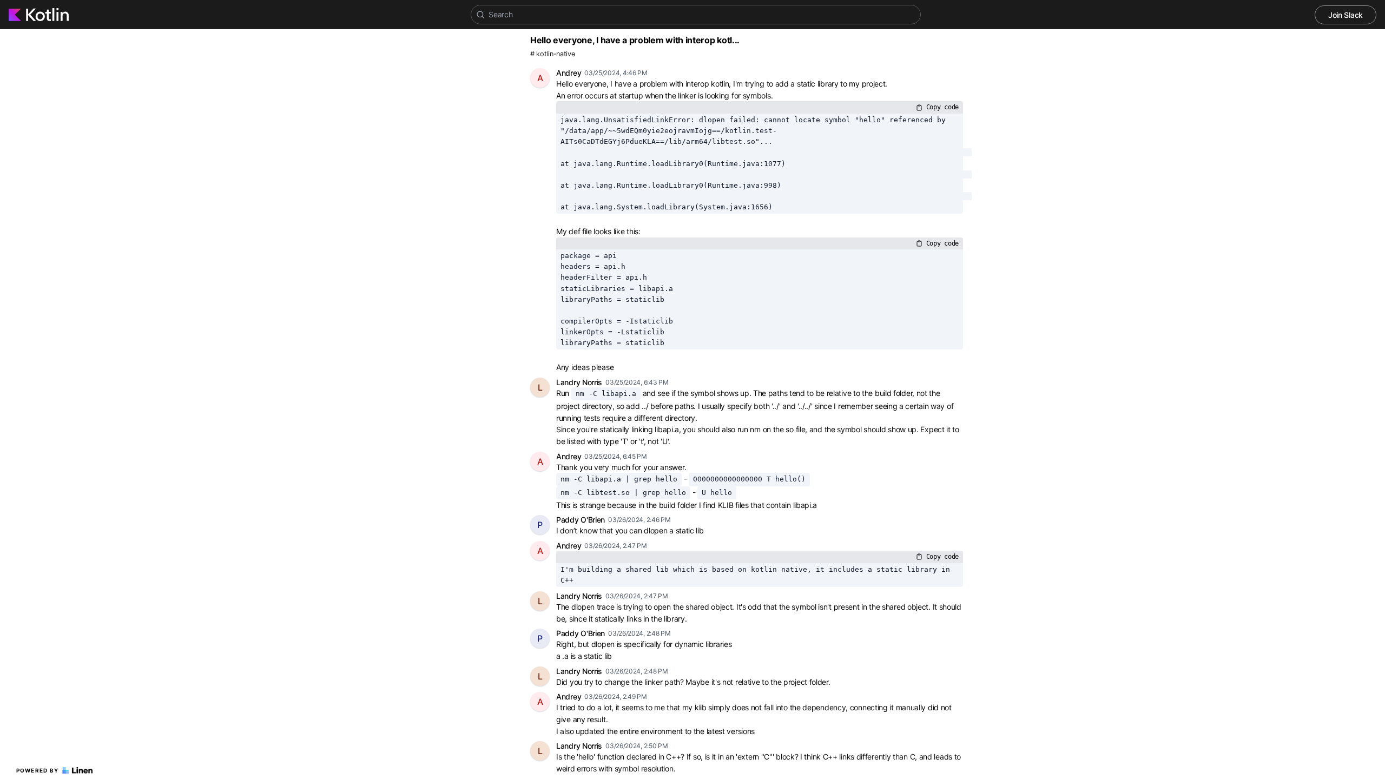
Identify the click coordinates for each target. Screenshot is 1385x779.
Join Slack (1345, 14)
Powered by (37, 770)
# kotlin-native (552, 54)
